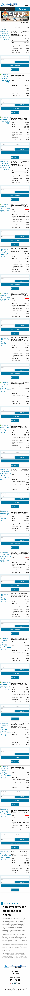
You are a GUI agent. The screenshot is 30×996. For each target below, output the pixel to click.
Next (16, 903)
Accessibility (11, 988)
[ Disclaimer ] (24, 22)
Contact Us (4, 988)
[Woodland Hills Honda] (9, 4)
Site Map (25, 988)
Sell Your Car (15, 70)
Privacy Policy (18, 988)
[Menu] (26, 5)
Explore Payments (15, 66)
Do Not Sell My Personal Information (11, 989)
